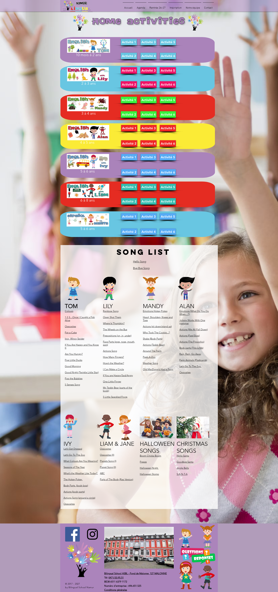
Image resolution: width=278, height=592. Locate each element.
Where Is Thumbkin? (114, 323)
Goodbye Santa (185, 461)
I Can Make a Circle (113, 369)
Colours (69, 311)
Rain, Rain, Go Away (190, 353)
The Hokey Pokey (73, 479)
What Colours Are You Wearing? (81, 461)
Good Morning (73, 366)
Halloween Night (149, 467)
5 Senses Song (72, 384)
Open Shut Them (112, 317)
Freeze (143, 461)
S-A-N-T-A (182, 474)
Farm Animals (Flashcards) (193, 360)
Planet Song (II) (108, 467)
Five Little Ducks (73, 360)
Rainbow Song (110, 311)
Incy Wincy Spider (74, 338)
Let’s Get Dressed (73, 448)
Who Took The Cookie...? (156, 332)
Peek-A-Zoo (149, 357)
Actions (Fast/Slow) (189, 335)
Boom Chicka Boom (150, 455)
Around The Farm (152, 350)
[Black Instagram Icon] (92, 534)
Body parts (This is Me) (191, 347)
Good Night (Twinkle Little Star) (82, 372)
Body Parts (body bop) (76, 485)
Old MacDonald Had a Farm (158, 369)
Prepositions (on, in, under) (117, 335)
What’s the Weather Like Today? (81, 473)
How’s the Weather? (113, 363)
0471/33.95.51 (116, 577)
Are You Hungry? (74, 353)
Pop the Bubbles (73, 378)
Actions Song (110, 350)
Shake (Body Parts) (152, 338)
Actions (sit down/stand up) (157, 326)
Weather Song (150, 363)
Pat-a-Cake (71, 332)
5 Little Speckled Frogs (115, 396)
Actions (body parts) (74, 491)
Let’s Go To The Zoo (190, 366)
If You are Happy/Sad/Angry (118, 375)
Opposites (70, 326)
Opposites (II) (107, 454)
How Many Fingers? (113, 357)
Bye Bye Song (141, 268)
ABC (102, 473)
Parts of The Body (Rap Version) (116, 479)
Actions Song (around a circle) (79, 497)
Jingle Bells (183, 467)
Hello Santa (183, 455)
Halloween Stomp (149, 474)
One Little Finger (112, 381)
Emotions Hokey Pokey (155, 311)
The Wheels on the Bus (115, 329)
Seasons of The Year (74, 467)
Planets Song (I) (108, 461)
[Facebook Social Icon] (72, 534)
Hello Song (139, 261)
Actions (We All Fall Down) (193, 329)
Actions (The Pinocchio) (191, 341)
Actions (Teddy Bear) (154, 344)
